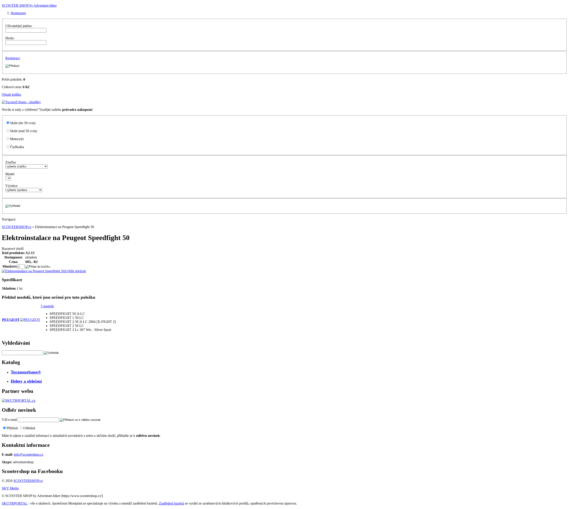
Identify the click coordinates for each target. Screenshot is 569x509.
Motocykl (17, 139)
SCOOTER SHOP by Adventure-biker (29, 5)
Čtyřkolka (17, 147)
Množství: (9, 266)
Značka (10, 162)
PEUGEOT (11, 320)
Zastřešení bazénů (171, 503)
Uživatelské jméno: (18, 26)
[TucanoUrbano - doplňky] (21, 102)
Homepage (18, 13)
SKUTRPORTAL (14, 503)
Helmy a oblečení (26, 381)
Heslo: (9, 38)
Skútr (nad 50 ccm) (23, 131)
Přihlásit (12, 428)
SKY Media (10, 488)
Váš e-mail (9, 420)
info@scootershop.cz (28, 454)
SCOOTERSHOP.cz (16, 227)
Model (9, 174)
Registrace (12, 58)
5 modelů (47, 306)
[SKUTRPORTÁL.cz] (18, 400)
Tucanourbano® (26, 372)
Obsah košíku (11, 94)
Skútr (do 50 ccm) (22, 123)
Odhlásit (29, 428)
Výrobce (11, 186)
